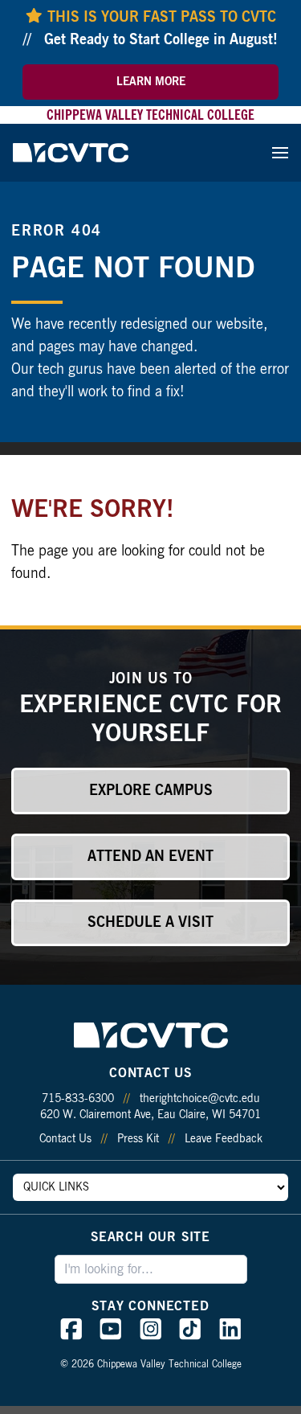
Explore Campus (151, 791)
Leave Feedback (223, 1139)
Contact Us (65, 1139)
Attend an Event (150, 857)
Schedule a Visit (150, 923)
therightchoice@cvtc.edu (200, 1099)
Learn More (150, 82)
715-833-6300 (78, 1099)
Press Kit (138, 1139)
